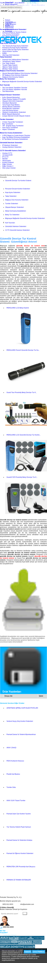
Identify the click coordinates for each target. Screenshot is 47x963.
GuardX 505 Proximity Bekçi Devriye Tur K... (22, 477)
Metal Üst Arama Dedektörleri (15, 211)
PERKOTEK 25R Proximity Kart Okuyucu (21, 867)
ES (38, 1)
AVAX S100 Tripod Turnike (16, 800)
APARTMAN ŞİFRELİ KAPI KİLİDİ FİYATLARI (22, 708)
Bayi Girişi (43, 1)
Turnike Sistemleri (11, 203)
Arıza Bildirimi (19, 3)
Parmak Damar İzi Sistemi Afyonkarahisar (21, 734)
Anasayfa (3, 177)
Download (9, 22)
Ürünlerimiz (9, 29)
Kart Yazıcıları (10, 223)
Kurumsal (8, 31)
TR (32, 1)
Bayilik (7, 26)
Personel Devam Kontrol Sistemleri (17, 189)
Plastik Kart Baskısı (13, 774)
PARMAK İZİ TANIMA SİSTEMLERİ (19, 880)
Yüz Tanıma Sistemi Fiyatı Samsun (19, 827)
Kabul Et (28, 952)
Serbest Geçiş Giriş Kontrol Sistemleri (20, 721)
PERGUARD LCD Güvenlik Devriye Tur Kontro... (24, 435)
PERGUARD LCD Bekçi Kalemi (18, 308)
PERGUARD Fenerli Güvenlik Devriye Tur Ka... (23, 350)
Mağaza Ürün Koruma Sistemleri (16, 200)
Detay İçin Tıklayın (10, 935)
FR (36, 1)
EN (34, 1)
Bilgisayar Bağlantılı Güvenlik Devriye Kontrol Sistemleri (25, 218)
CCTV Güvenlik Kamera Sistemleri (17, 230)
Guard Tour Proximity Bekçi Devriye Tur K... (22, 392)
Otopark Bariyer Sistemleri (14, 207)
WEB (26, 1)
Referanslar (9, 27)
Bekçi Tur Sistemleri (12, 215)
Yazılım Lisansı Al (6, 3)
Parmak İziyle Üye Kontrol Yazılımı (19, 814)
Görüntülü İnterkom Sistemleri (15, 226)
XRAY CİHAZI (11, 748)
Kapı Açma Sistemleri (12, 192)
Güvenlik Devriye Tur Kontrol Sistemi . (18, 180)
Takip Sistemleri (10, 196)
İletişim (7, 20)
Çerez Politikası (38, 952)
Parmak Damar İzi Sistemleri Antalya (19, 840)
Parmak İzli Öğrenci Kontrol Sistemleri (20, 853)
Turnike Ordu (11, 787)
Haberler (8, 24)
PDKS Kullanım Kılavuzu (15, 761)
